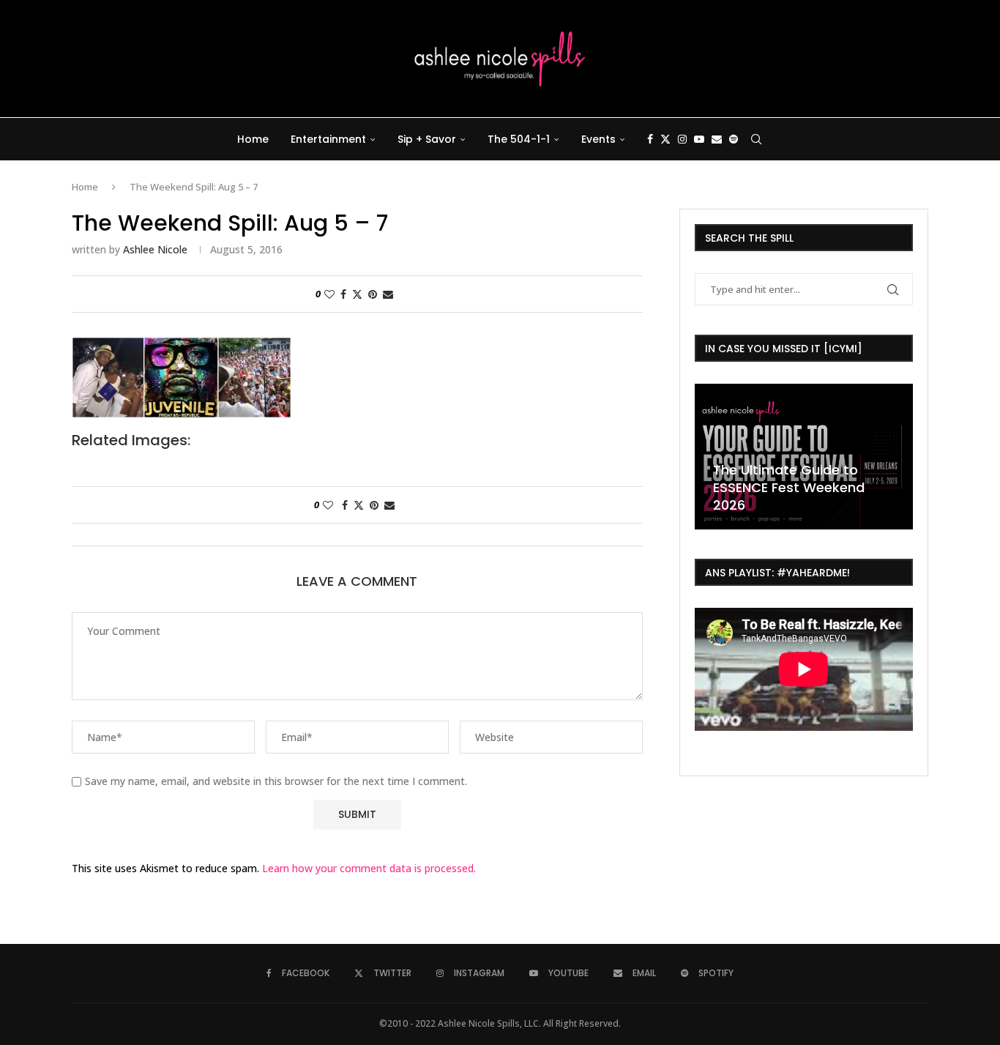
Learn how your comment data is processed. (369, 868)
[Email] (717, 139)
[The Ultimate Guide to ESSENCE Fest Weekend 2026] (804, 456)
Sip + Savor (427, 139)
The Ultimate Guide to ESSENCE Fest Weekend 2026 (789, 488)
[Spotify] (733, 139)
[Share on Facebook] (343, 294)
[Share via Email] (388, 294)
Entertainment (328, 139)
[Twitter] (665, 139)
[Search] (756, 139)
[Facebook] (650, 139)
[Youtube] (699, 139)
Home (253, 139)
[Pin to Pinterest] (372, 294)
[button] (708, 455)
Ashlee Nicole (155, 249)
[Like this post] (329, 294)
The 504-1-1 (519, 139)
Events (598, 139)
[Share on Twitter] (357, 294)
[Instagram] (682, 139)
